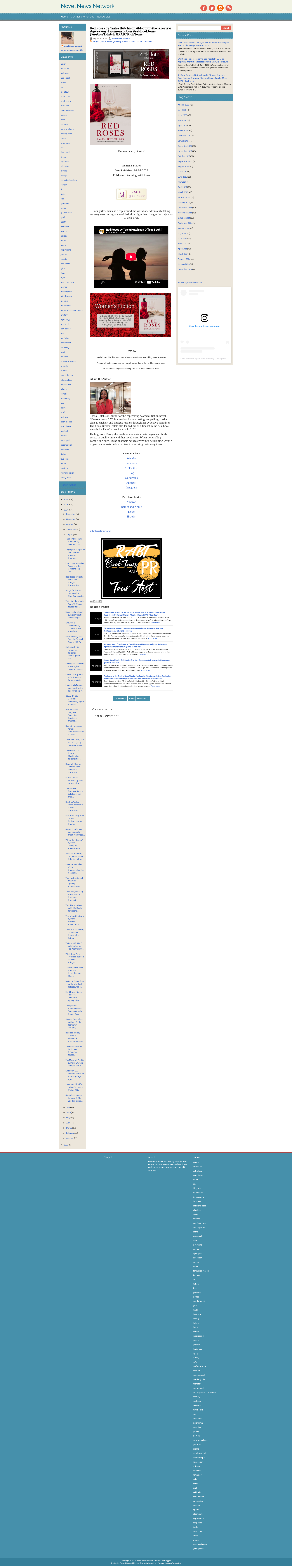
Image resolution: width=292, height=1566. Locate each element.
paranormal (66, 343)
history (64, 231)
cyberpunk (65, 143)
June (68, 1112)
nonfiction (65, 338)
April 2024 (182, 249)
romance (64, 394)
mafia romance (67, 282)
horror (63, 240)
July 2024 (182, 233)
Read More (155, 622)
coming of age (67, 129)
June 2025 (182, 177)
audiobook (65, 78)
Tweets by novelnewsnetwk (190, 282)
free (62, 199)
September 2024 (185, 223)
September (71, 529)
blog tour (97, 41)
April (68, 1123)
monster (64, 301)
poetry (63, 352)
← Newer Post (120, 698)
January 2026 (183, 141)
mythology (65, 319)
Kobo (131, 511)
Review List (103, 16)
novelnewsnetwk (205, 358)
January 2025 (183, 202)
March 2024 (183, 254)
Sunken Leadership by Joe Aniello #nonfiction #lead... (75, 832)
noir (62, 333)
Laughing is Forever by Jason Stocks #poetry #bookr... (74, 688)
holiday (64, 236)
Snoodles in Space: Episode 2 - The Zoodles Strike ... (74, 1098)
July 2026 (182, 110)
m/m (63, 278)
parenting (65, 347)
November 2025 (185, 151)
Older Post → (143, 698)
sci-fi (63, 412)
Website (131, 458)
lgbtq (63, 268)
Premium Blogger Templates (169, 1563)
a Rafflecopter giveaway (100, 531)
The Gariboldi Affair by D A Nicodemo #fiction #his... (74, 1087)
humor (63, 245)
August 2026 (183, 105)
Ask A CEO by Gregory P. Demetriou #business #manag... (72, 715)
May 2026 (182, 120)
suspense (65, 449)
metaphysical (66, 292)
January (70, 1138)
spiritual (64, 431)
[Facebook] (204, 8)
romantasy (65, 398)
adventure (65, 68)
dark (63, 147)
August (69, 534)
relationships (66, 380)
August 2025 (183, 166)
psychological (67, 375)
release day (66, 384)
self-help (64, 417)
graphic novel (67, 212)
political (64, 357)
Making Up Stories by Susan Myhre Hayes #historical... (75, 666)
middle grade (66, 296)
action (63, 64)
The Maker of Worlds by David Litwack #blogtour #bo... (75, 1063)
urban (63, 463)
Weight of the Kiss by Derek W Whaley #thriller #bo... (75, 604)
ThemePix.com (126, 1563)
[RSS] (229, 8)
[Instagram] (220, 8)
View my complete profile (72, 50)
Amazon (131, 502)
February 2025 (184, 197)
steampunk (66, 440)
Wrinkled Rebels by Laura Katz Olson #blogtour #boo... (74, 856)
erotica (64, 171)
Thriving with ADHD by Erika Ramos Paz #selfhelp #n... (75, 946)
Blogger (167, 1561)
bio (62, 87)
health (63, 222)
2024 (66, 510)
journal (64, 254)
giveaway (117, 41)
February (70, 1133)
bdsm (63, 82)
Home (64, 16)
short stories (66, 422)
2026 (66, 499)
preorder (64, 366)
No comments (146, 41)
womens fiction (129, 41)
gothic (63, 208)
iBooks (131, 516)
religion (64, 389)
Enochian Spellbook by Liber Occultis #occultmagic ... (74, 615)
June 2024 (182, 238)
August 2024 (183, 228)
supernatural (66, 445)
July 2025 (182, 172)
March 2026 (183, 130)
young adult (66, 477)
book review (106, 41)
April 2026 (182, 125)
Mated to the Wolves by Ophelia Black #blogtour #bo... (75, 984)
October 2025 (184, 156)
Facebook (131, 463)
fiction (63, 194)
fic (62, 189)
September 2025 (185, 161)
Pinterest (131, 482)
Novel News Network (88, 6)
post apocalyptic (68, 361)
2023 (66, 1145)
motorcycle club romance (72, 310)
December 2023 (185, 269)
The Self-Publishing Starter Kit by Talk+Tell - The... (74, 542)
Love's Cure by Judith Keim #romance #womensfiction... (75, 677)
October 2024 (184, 218)
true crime (65, 459)
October (70, 524)
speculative (66, 426)
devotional (65, 152)
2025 (66, 505)
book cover (66, 96)
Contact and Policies (82, 16)
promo (64, 370)
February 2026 (184, 136)
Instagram (131, 487)
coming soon (66, 134)
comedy (64, 124)
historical (65, 226)
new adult (65, 324)
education (65, 166)
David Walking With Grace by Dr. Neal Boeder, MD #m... (74, 639)
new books (66, 329)
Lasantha (152, 1563)
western (64, 468)
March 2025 (183, 192)
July (68, 1107)
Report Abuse (68, 484)
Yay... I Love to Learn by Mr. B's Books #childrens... (74, 908)
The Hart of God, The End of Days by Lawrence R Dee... (75, 742)
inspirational (66, 250)
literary (63, 273)
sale (62, 403)
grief (63, 217)
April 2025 (182, 187)
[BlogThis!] (94, 601)
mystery (64, 315)
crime (63, 138)
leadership (65, 264)
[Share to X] (97, 601)
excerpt (64, 175)
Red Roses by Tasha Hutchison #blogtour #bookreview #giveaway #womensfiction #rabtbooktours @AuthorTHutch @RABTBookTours (130, 31)
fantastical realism (69, 180)
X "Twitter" (131, 468)
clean (63, 120)
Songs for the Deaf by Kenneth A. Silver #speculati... (75, 593)
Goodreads (131, 477)
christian (64, 115)
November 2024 (185, 213)
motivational (66, 306)
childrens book (67, 110)
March (69, 1128)
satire (63, 408)
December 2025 (185, 146)
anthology (65, 73)
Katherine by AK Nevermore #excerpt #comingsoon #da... (73, 653)
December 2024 (185, 207)
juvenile (64, 259)
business (65, 106)
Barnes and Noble (131, 506)
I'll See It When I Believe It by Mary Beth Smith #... (74, 780)
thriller (63, 454)
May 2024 (182, 243)
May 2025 (182, 182)
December (71, 514)
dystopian (65, 161)
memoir (64, 287)
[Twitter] (212, 8)
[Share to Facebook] (100, 601)
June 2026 (182, 115)
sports (63, 435)
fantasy (64, 185)
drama (63, 157)
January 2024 (183, 264)
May (68, 1117)
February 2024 (184, 259)
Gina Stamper (187, 358)
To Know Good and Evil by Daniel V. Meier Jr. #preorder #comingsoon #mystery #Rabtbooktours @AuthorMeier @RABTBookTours (202, 78)
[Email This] (91, 601)
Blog (131, 472)
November (71, 519)
